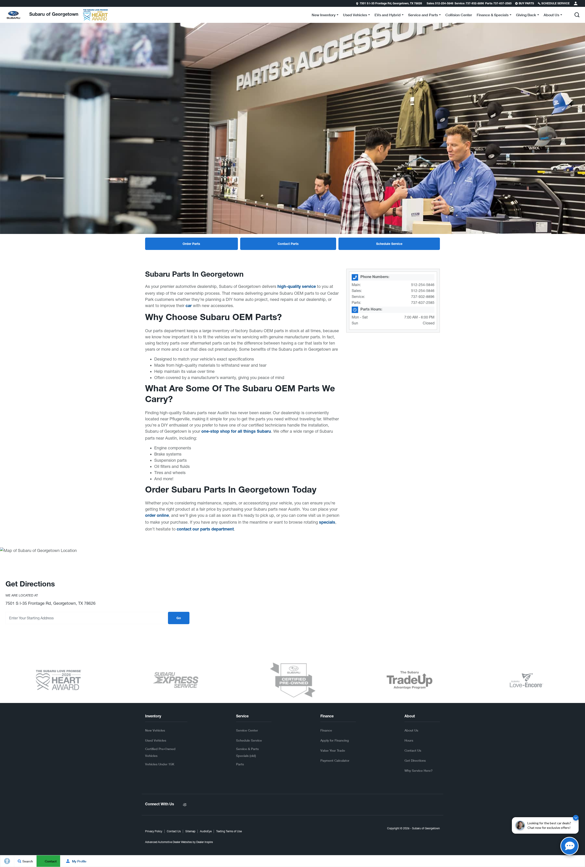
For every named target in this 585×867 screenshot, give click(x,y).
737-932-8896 (422, 296)
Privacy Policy (153, 831)
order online (157, 516)
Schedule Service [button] (389, 244)
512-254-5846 (422, 285)
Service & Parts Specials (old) (247, 752)
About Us (411, 730)
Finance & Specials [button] (492, 16)
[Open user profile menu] (576, 3)
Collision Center (458, 15)
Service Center (247, 730)
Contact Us (412, 750)
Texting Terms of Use (229, 831)
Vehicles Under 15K (159, 764)
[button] (577, 15)
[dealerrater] (185, 805)
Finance (326, 730)
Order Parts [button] (191, 244)
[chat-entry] (569, 846)
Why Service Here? (418, 770)
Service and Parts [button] (423, 16)
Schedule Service (249, 740)
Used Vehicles (155, 740)
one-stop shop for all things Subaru (236, 432)
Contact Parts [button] (288, 244)
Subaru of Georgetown (426, 828)
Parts (240, 764)
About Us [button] (551, 16)
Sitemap (190, 831)
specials (327, 523)
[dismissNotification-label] (576, 818)
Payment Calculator (334, 760)
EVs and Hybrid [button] (387, 16)
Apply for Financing (334, 740)
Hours (408, 740)
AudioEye (206, 831)
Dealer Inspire (204, 842)
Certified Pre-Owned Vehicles (160, 752)
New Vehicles (155, 730)
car (189, 306)
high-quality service (296, 287)
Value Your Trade (332, 750)
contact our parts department (205, 530)
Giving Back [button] (526, 16)
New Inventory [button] (323, 16)
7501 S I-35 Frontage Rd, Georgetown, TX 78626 (391, 3)
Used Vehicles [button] (355, 16)
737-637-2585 (422, 302)
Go (178, 618)
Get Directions (415, 760)
